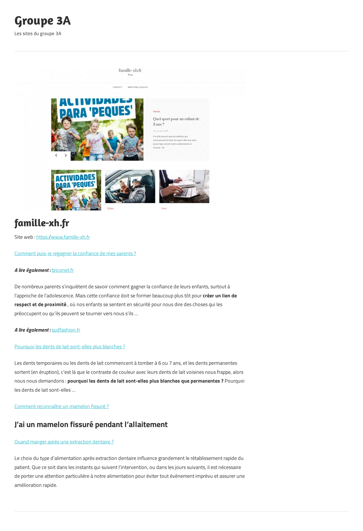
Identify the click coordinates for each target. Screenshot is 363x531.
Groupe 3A (42, 20)
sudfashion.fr (66, 330)
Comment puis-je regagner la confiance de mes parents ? (75, 253)
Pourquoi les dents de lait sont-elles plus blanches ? (69, 346)
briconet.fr (63, 270)
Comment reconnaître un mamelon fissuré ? (61, 406)
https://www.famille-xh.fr (63, 237)
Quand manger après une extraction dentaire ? (64, 441)
